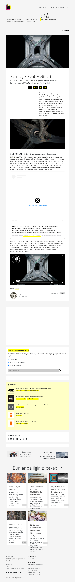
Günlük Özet (13, 359)
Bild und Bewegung (29, 241)
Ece (20, 294)
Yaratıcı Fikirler (32, 558)
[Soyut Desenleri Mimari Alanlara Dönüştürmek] (58, 478)
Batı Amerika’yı (57, 101)
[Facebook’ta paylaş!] (30, 87)
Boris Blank (60, 243)
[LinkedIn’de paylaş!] (40, 87)
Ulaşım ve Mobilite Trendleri (15, 21)
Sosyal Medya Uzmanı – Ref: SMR (26, 421)
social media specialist (33, 399)
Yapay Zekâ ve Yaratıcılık (48, 19)
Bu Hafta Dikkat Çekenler (17, 362)
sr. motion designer (33, 390)
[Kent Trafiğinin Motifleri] (16, 478)
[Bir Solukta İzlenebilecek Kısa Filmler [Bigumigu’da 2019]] (37, 516)
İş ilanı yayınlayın (32, 570)
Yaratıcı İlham (31, 21)
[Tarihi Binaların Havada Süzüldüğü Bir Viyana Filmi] (37, 478)
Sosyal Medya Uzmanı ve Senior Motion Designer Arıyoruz (33, 388)
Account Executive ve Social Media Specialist (29, 396)
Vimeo (17, 288)
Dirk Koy (13, 157)
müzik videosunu (16, 163)
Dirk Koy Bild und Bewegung (32, 235)
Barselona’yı (45, 103)
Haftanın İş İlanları (15, 365)
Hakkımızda (9, 564)
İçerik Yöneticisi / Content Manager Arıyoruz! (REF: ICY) (32, 405)
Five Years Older (18, 245)
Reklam (30, 564)
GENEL (45, 505)
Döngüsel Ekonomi (31, 19)
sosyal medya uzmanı (22, 390)
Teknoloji (40, 564)
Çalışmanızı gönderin (34, 568)
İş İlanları (65, 30)
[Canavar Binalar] (16, 515)
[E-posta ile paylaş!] (45, 87)
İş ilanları (12, 385)
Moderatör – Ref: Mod (22, 413)
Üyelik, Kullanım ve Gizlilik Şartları (15, 568)
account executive (21, 399)
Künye (7, 566)
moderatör (19, 415)
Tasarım (35, 564)
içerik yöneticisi (20, 407)
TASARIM (62, 293)
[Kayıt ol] (60, 370)
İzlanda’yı (48, 101)
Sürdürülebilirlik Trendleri (14, 19)
